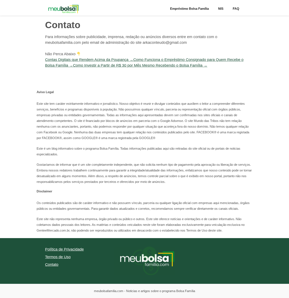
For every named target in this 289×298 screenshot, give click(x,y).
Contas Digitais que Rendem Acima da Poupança (89, 60)
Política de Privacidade (64, 249)
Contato (51, 264)
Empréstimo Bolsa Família (189, 8)
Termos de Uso (58, 257)
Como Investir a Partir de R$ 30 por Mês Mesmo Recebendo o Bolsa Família (140, 65)
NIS (220, 8)
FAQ (236, 8)
